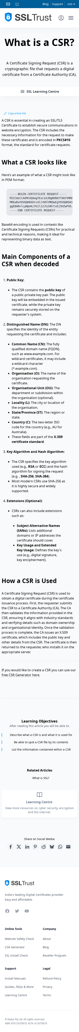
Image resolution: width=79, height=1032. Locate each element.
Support (57, 4)
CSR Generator (15, 947)
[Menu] (71, 18)
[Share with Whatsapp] (60, 846)
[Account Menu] (61, 18)
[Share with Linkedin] (27, 846)
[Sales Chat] (18, 4)
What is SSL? (40, 778)
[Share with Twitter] (19, 846)
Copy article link (17, 113)
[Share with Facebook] (10, 846)
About (47, 939)
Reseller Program (54, 955)
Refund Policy (52, 978)
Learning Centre (39, 802)
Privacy (47, 987)
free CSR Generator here (20, 675)
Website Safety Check (19, 939)
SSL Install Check (16, 955)
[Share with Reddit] (43, 846)
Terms (47, 995)
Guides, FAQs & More (19, 987)
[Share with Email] (68, 846)
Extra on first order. (47, 27)
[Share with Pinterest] (35, 846)
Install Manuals (15, 978)
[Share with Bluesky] (52, 846)
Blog (46, 4)
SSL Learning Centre (43, 91)
